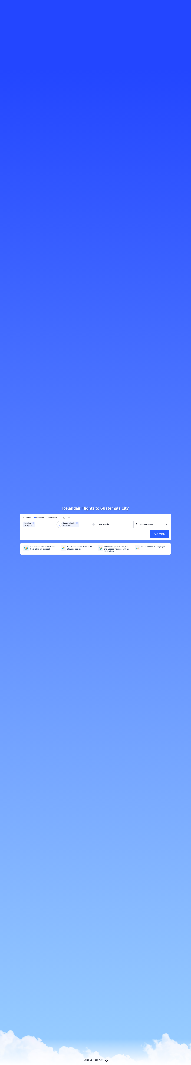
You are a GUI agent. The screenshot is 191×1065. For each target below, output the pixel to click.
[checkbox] (67, 518)
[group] (40, 524)
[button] (169, 4)
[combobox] (36, 524)
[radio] (27, 518)
